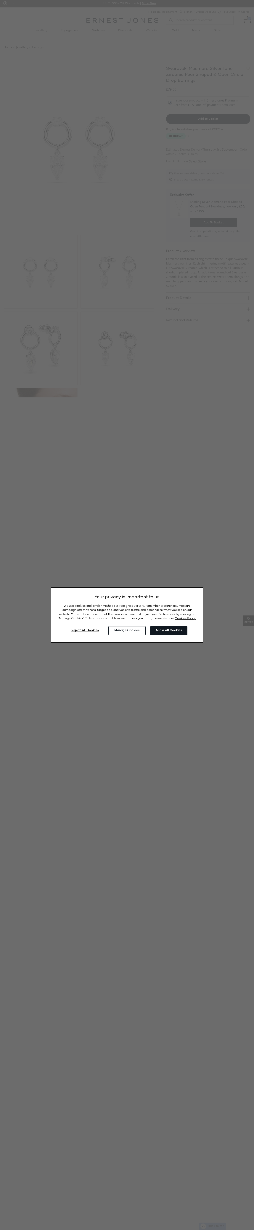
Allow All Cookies (169, 630)
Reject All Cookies (85, 630)
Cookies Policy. (185, 618)
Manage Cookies (127, 630)
